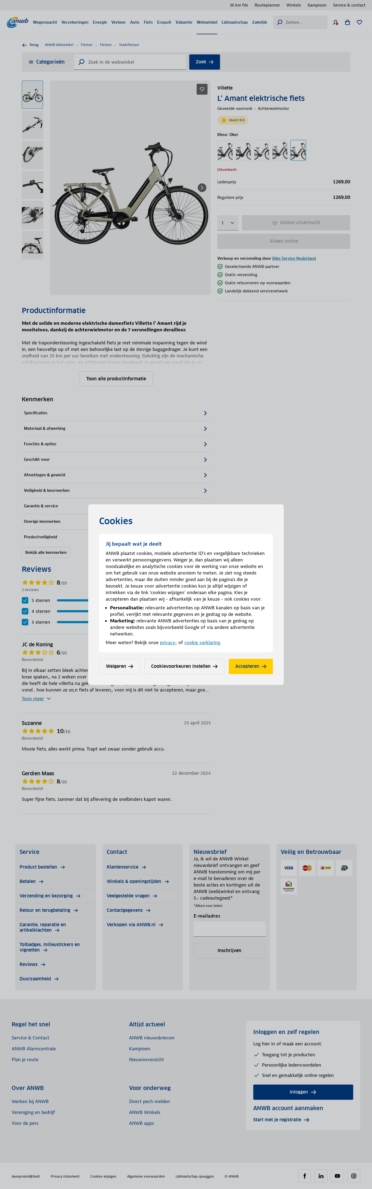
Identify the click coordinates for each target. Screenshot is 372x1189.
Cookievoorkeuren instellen (181, 666)
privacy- (168, 643)
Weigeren (116, 666)
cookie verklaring (202, 643)
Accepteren (247, 666)
